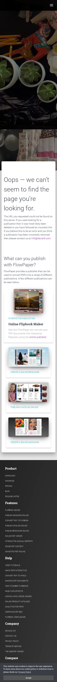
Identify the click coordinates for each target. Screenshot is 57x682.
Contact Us (10, 636)
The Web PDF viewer (14, 651)
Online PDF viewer (13, 536)
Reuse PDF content (14, 546)
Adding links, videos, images (18, 596)
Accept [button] (28, 678)
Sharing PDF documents (16, 581)
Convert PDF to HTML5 (15, 576)
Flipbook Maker (12, 510)
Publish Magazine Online (17, 515)
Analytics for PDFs (14, 607)
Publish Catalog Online (16, 526)
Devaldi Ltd (10, 631)
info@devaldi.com (41, 238)
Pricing (8, 486)
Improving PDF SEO (13, 612)
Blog (7, 491)
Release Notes (12, 496)
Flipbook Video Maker (15, 617)
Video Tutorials (12, 565)
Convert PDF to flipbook (17, 520)
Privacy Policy (12, 641)
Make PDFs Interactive (16, 570)
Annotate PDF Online (15, 552)
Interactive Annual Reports (19, 541)
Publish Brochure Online (17, 531)
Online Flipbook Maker (25, 324)
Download (10, 476)
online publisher (37, 337)
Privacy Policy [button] (24, 672)
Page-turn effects (14, 591)
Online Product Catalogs (17, 602)
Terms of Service (13, 646)
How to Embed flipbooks (16, 586)
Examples (9, 481)
